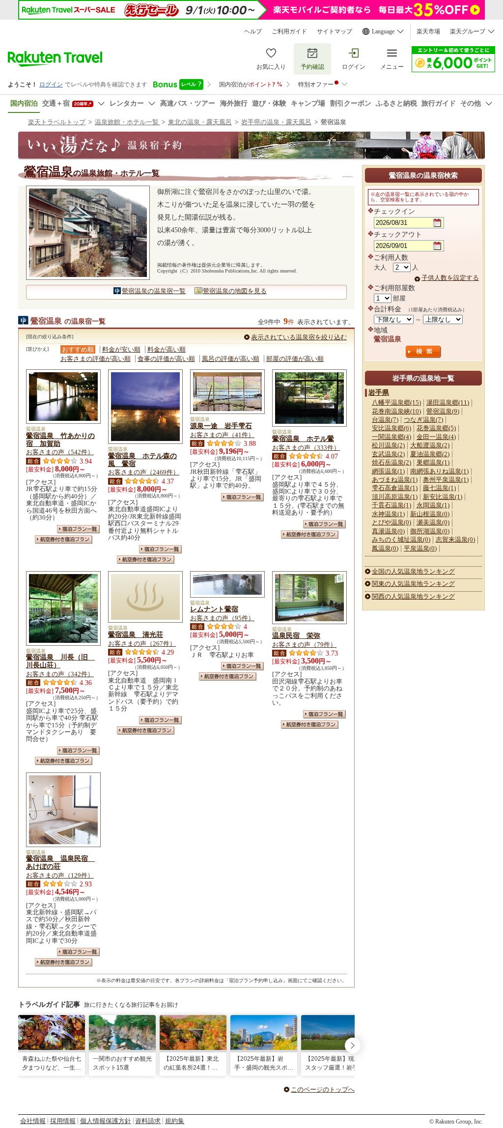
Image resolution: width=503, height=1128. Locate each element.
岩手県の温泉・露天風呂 (276, 122)
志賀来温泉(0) (455, 539)
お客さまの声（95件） (222, 618)
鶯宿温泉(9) (442, 411)
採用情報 (63, 1121)
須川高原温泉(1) (395, 496)
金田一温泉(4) (436, 436)
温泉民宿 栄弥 (296, 635)
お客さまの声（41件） (222, 435)
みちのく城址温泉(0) (401, 539)
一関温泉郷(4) (391, 436)
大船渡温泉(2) (429, 445)
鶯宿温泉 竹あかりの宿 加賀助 (60, 439)
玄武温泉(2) (388, 454)
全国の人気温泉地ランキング (413, 571)
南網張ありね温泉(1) (439, 471)
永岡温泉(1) (433, 505)
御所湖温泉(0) (429, 531)
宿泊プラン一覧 (78, 529)
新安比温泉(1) (442, 496)
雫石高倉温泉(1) (395, 488)
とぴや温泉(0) (391, 522)
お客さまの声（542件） (60, 452)
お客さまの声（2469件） (143, 472)
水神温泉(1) (388, 514)
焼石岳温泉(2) (391, 462)
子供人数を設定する (450, 277)
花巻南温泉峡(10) (396, 411)
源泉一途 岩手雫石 (221, 426)
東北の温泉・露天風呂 (200, 122)
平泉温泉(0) (420, 548)
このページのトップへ (323, 1089)
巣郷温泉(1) (433, 462)
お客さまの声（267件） (142, 643)
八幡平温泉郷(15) (396, 402)
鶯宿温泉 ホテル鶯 (303, 438)
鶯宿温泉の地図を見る (235, 291)
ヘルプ (253, 31)
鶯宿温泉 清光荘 (135, 634)
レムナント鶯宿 (214, 609)
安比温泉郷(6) (391, 428)
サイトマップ (334, 31)
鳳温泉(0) (385, 548)
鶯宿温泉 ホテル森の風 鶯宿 (142, 460)
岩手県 (378, 392)
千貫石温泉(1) (391, 505)
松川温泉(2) (388, 445)
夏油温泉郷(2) (429, 454)
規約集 (174, 1121)
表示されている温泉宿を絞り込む (299, 337)
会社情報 (33, 1121)
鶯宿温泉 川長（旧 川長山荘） (60, 661)
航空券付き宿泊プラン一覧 (63, 539)
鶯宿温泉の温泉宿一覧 (154, 291)
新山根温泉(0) (429, 514)
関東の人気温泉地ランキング (413, 583)
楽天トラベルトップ (56, 122)
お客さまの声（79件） (304, 644)
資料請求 (148, 1121)
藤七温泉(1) (439, 488)
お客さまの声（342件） (60, 674)
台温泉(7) (385, 419)
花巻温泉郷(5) (436, 428)
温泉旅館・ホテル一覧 (127, 122)
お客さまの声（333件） (306, 447)
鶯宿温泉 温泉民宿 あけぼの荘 (60, 862)
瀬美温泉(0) (433, 522)
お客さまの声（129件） (60, 875)
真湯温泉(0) (388, 531)
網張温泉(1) (388, 471)
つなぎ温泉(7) (423, 419)
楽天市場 (428, 31)
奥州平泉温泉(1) (446, 479)
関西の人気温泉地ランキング (413, 596)
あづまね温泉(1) (395, 479)
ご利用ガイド (289, 31)
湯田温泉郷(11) (447, 402)
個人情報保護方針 (105, 1121)
